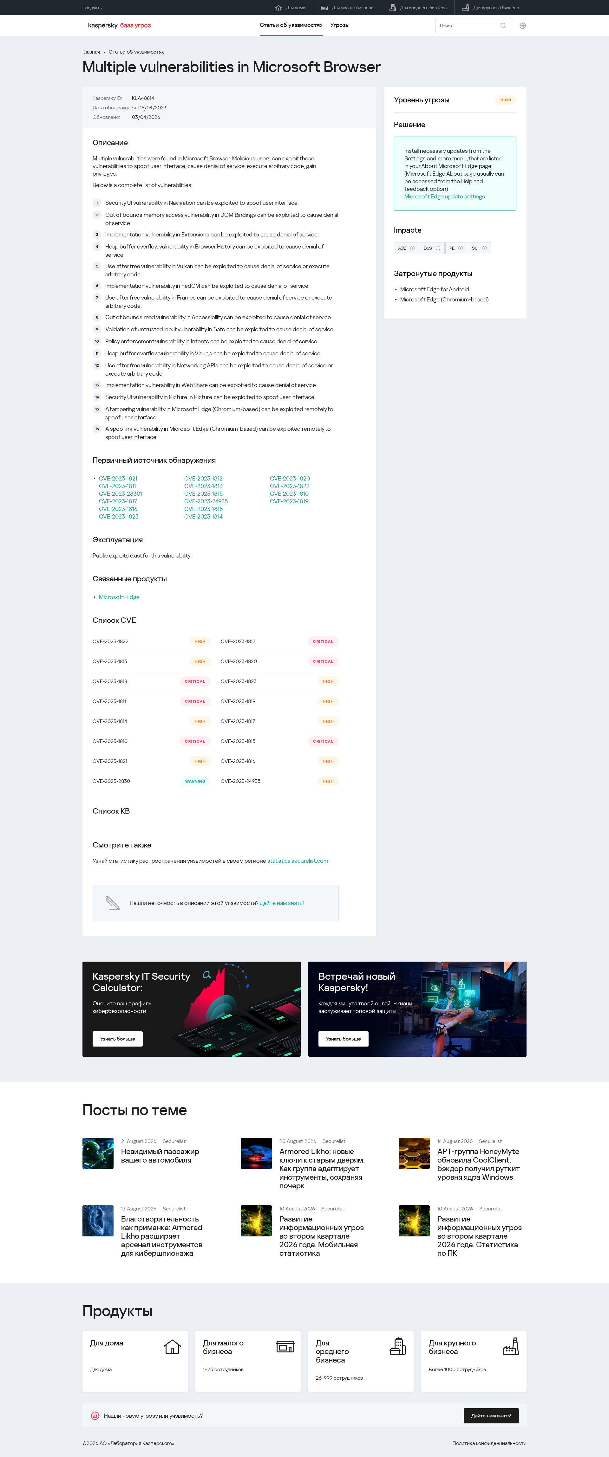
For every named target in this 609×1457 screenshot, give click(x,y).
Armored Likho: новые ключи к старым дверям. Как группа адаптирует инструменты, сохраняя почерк (322, 1168)
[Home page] (120, 25)
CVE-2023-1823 (119, 516)
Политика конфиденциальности (490, 1443)
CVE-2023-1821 (118, 478)
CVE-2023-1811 (117, 486)
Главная (91, 52)
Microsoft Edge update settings (444, 196)
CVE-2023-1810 (289, 493)
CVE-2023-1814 (203, 516)
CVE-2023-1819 (289, 501)
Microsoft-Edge (119, 597)
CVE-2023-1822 (290, 486)
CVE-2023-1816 (118, 509)
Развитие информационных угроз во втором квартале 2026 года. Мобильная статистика (321, 1236)
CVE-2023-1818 (203, 509)
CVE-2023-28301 (120, 493)
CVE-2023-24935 (206, 501)
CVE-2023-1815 (203, 493)
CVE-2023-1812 (203, 478)
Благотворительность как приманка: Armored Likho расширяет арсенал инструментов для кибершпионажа (161, 1236)
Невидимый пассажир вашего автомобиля (160, 1155)
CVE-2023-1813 (203, 486)
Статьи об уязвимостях (291, 25)
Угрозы (340, 25)
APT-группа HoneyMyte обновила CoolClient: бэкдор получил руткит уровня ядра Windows (478, 1164)
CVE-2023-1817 (118, 501)
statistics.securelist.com (297, 860)
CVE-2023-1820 (290, 478)
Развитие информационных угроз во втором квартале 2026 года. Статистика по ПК (479, 1236)
